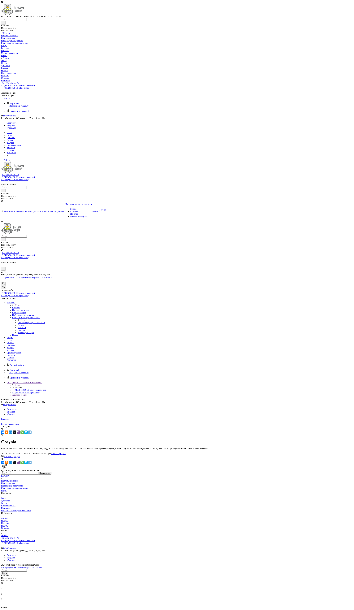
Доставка (5, 501)
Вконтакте (11, 123)
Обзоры (4, 535)
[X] (14, 432)
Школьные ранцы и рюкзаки (31, 322)
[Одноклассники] (6, 432)
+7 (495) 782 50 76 (10, 83)
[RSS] (2, 435)
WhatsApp (11, 128)
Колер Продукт (58, 453)
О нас (3, 498)
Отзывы (5, 528)
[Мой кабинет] (2, 265)
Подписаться (44, 473)
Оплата (4, 503)
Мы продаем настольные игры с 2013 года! (21, 567)
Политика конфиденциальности (16, 510)
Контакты (5, 508)
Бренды (4, 525)
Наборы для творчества (12, 486)
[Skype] (26, 432)
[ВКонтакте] (2, 432)
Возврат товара (8, 505)
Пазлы (4, 491)
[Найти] (3, 22)
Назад (17, 305)
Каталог (16, 307)
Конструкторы (8, 483)
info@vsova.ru (9, 116)
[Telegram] (30, 432)
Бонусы (4, 520)
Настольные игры (9, 481)
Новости (5, 523)
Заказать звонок (19, 395)
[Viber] (18, 432)
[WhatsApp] (22, 432)
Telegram (11, 125)
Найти (4, 573)
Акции (4, 518)
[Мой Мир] (10, 432)
